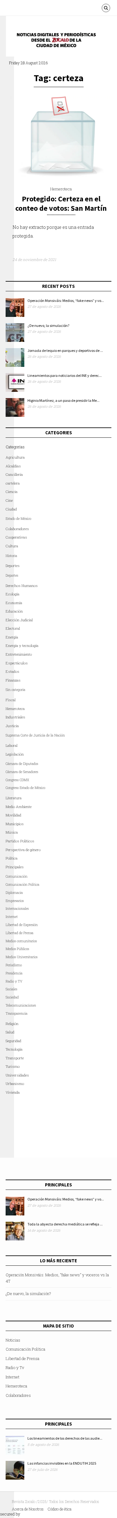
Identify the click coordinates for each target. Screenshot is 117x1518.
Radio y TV (14, 981)
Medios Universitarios (21, 957)
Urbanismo (15, 1083)
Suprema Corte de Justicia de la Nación (35, 735)
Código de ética (59, 1508)
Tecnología (14, 1049)
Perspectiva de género (23, 849)
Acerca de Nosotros (28, 1508)
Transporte (15, 1058)
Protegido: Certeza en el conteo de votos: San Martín (61, 203)
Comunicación (16, 876)
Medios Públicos (17, 949)
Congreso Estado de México (25, 788)
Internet (12, 1377)
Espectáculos (17, 663)
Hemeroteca (61, 189)
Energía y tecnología (22, 645)
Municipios (15, 823)
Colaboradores (17, 528)
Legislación (15, 754)
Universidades (17, 1075)
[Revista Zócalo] (60, 41)
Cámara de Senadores (22, 772)
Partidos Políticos (20, 841)
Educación (14, 611)
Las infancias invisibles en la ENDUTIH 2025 (61, 1463)
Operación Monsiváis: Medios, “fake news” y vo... (65, 300)
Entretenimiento (19, 654)
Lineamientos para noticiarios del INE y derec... (64, 375)
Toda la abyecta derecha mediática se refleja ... (65, 1224)
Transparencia (16, 1013)
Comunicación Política (22, 884)
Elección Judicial (19, 620)
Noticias (13, 1340)
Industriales (15, 717)
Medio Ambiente (19, 806)
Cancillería (14, 474)
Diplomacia (14, 892)
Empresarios (15, 901)
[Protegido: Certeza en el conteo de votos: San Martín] (61, 175)
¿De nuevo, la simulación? (48, 325)
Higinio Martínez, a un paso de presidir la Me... (63, 400)
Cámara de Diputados (22, 763)
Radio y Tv (15, 1367)
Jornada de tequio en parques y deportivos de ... (65, 350)
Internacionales (17, 908)
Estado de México (18, 518)
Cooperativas (16, 537)
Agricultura (15, 457)
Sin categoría (15, 690)
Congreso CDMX (17, 780)
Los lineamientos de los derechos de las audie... (64, 1438)
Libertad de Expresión (22, 925)
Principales (15, 867)
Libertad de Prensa (19, 933)
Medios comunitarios (21, 941)
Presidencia (14, 973)
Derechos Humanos (22, 585)
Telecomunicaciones (21, 1005)
